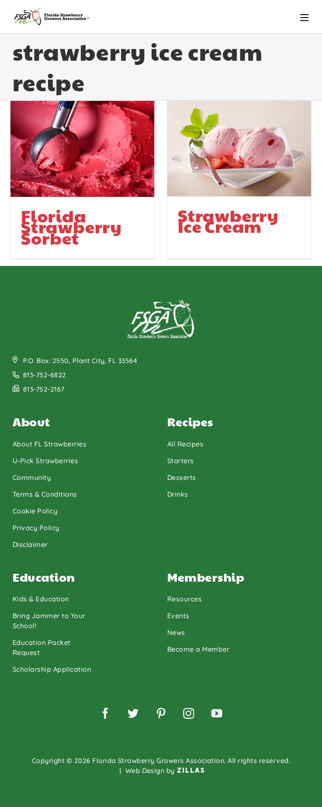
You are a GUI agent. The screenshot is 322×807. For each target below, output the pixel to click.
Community (32, 477)
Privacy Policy (36, 527)
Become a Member (198, 649)
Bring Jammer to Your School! (49, 620)
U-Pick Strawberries (45, 460)
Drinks (177, 494)
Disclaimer (30, 544)
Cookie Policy (35, 511)
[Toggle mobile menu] (304, 18)
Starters (180, 460)
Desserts (181, 477)
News (176, 632)
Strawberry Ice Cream (228, 220)
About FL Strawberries (49, 444)
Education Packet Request (42, 647)
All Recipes (185, 444)
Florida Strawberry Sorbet (71, 226)
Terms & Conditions (45, 494)
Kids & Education (41, 599)
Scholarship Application (52, 669)
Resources (184, 599)
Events (178, 615)
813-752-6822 (44, 375)
